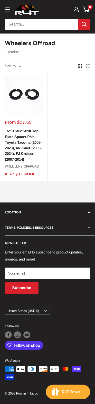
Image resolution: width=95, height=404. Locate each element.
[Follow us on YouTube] (26, 334)
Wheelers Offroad (22, 166)
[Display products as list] (88, 66)
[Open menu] (7, 9)
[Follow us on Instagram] (17, 334)
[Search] (84, 24)
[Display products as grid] (80, 66)
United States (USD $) (23, 311)
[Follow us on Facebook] (8, 334)
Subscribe (21, 288)
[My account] (76, 9)
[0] (86, 9)
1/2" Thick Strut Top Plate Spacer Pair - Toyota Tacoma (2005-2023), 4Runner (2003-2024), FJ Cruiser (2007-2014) (23, 145)
